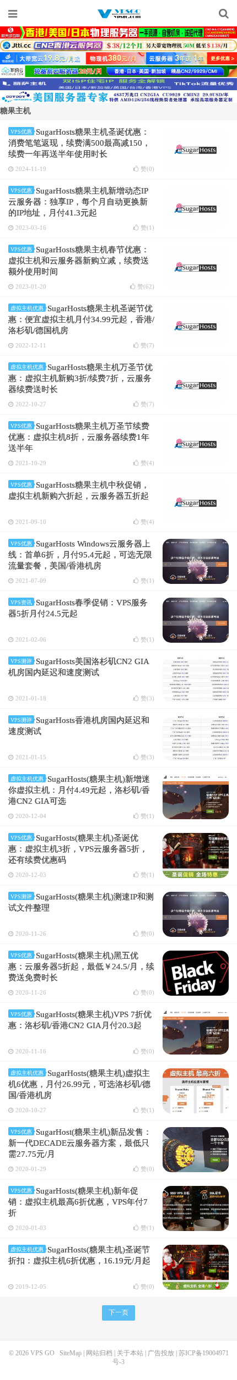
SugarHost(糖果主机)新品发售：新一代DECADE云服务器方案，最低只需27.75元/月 (80, 1143)
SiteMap (71, 1353)
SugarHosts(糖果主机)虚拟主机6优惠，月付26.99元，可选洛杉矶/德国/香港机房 (79, 1084)
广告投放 (161, 1353)
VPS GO (118, 13)
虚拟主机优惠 (27, 308)
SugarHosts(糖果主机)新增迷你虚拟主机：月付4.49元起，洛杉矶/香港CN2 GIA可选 (79, 790)
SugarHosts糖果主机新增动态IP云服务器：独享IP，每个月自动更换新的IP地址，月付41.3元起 (78, 201)
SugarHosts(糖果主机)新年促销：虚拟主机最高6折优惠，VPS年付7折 (78, 1201)
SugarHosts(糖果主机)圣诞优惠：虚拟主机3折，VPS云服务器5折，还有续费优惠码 (78, 848)
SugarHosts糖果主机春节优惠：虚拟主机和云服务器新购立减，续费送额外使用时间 (78, 260)
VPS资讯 (21, 602)
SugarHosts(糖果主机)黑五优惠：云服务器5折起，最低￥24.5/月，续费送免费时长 (81, 966)
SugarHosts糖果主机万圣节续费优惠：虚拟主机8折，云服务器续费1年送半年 (78, 437)
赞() (147, 169)
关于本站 (130, 1353)
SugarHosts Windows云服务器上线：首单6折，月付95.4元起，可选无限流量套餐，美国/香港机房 (80, 554)
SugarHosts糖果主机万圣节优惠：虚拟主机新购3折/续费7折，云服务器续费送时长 (80, 378)
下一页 (118, 1312)
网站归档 (99, 1353)
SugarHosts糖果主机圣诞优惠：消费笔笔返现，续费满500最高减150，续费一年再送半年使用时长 (79, 143)
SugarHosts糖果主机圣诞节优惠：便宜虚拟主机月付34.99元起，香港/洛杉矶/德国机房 (81, 319)
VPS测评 (21, 661)
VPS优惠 (21, 132)
